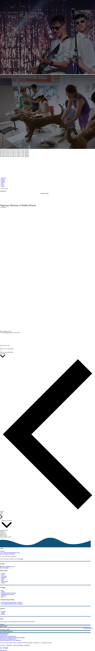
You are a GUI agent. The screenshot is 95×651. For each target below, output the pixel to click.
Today (1, 512)
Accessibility (27, 645)
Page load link (3, 650)
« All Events (3, 207)
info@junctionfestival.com (8, 566)
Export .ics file (3, 535)
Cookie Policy (9, 645)
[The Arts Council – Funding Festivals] (88, 628)
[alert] (47, 347)
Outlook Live (3, 534)
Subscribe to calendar (7, 520)
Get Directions (16, 332)
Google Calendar (4, 530)
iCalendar (2, 531)
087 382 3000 (5, 567)
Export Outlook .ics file (5, 537)
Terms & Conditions (18, 645)
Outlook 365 (3, 533)
